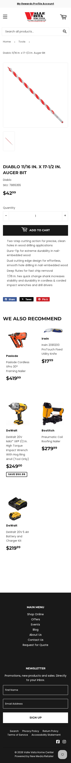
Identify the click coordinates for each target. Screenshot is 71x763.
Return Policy (50, 731)
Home (7, 41)
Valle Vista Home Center (39, 752)
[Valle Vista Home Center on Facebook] (58, 742)
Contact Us (35, 640)
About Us (35, 635)
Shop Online (35, 614)
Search (14, 731)
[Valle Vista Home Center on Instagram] (64, 742)
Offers (35, 619)
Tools (22, 41)
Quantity (9, 208)
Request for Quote (35, 645)
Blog (35, 630)
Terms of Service (17, 734)
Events (35, 624)
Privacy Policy (30, 731)
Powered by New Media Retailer (34, 756)
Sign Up (36, 717)
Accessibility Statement (46, 734)
